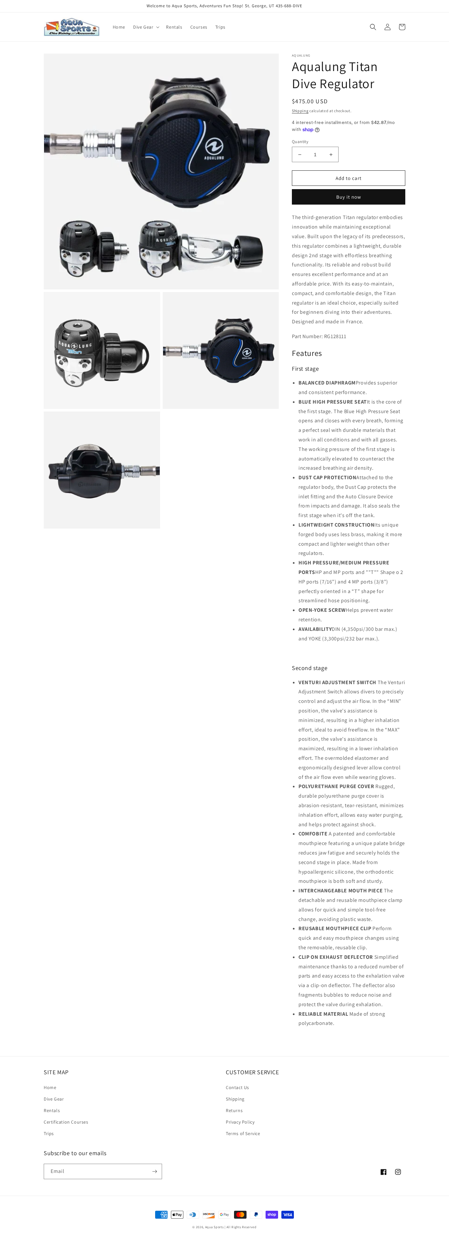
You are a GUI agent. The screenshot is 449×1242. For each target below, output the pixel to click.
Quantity (300, 141)
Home (50, 1087)
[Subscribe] (154, 1171)
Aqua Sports (215, 1227)
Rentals (52, 1110)
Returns (234, 1110)
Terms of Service (243, 1133)
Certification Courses (66, 1122)
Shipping (300, 110)
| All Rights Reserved (241, 1227)
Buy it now (348, 197)
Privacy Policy (240, 1122)
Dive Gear (54, 1099)
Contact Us (237, 1087)
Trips (49, 1133)
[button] (145, 27)
